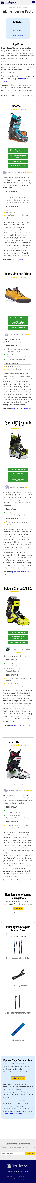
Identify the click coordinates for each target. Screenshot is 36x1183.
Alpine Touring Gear (22, 7)
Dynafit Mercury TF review (20, 880)
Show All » (18, 908)
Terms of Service (14, 1179)
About (10, 1171)
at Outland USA (18, 318)
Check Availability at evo (18, 642)
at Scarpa (18, 161)
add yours (19, 912)
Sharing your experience (11, 1092)
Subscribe (30, 1153)
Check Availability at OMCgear (18, 479)
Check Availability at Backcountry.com (18, 474)
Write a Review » (18, 1078)
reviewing (26, 1069)
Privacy (22, 1179)
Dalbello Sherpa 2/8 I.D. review (21, 725)
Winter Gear (12, 7)
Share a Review (18, 35)
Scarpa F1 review (17, 259)
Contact (16, 1171)
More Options (18, 31)
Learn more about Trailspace (13, 1114)
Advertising (24, 1171)
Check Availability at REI (18, 328)
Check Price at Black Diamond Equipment (18, 322)
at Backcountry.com (18, 150)
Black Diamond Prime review (21, 408)
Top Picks (18, 26)
